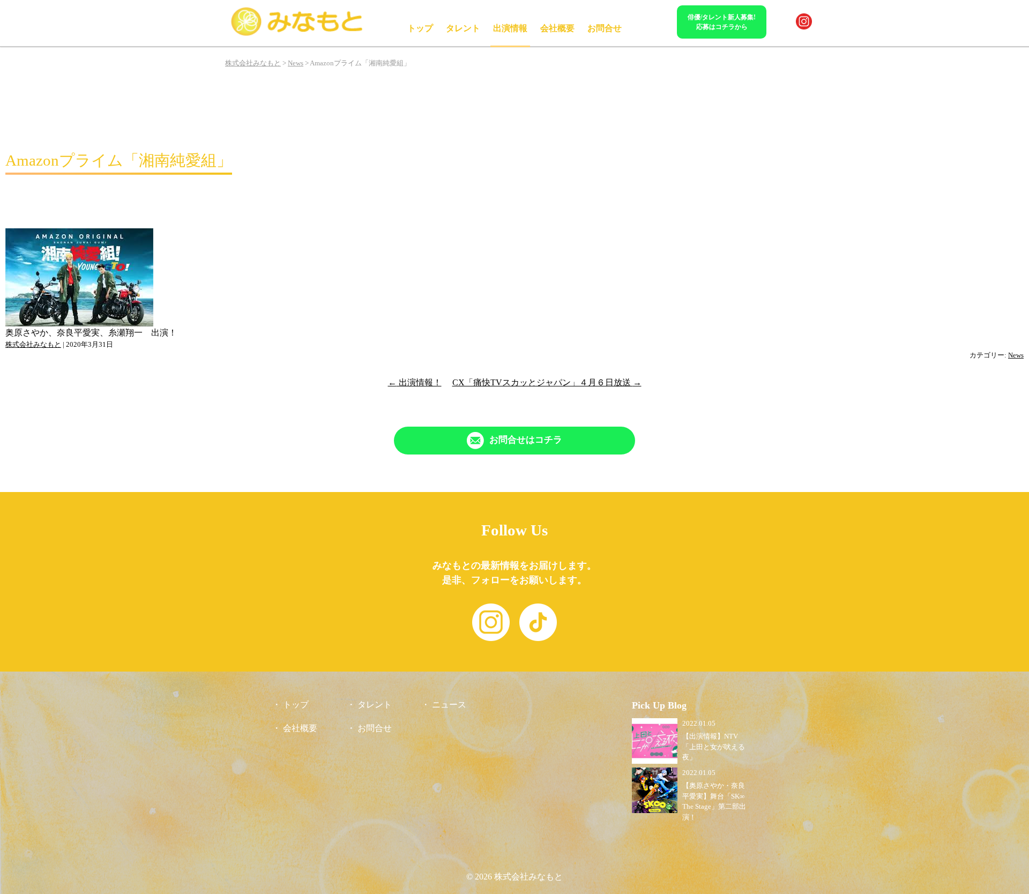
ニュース (449, 704)
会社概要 (557, 28)
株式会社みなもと (33, 344)
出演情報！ (415, 382)
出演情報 (510, 28)
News (1016, 355)
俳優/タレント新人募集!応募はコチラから (722, 22)
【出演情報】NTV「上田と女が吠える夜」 (713, 746)
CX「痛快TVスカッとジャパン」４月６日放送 (547, 382)
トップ (420, 28)
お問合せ (604, 28)
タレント (463, 28)
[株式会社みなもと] (297, 34)
